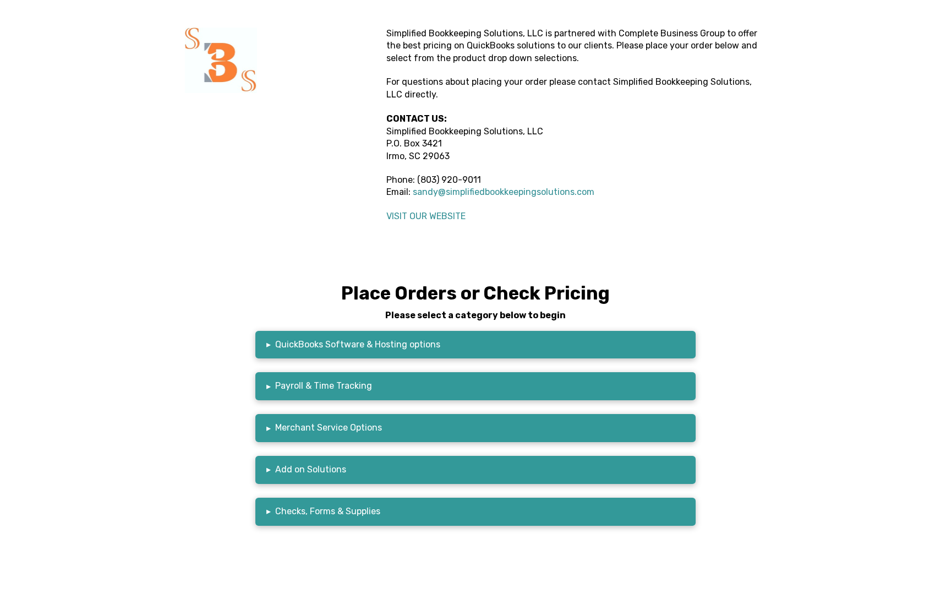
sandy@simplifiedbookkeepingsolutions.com (503, 192)
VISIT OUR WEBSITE (426, 216)
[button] (475, 345)
